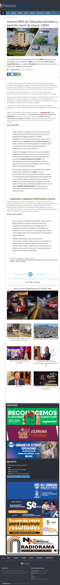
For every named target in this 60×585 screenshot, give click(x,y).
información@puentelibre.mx (39, 579)
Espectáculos (40, 13)
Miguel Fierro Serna (39, 570)
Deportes (48, 13)
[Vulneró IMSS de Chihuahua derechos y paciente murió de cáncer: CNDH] (8, 74)
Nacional (13, 13)
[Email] (15, 74)
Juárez (34, 577)
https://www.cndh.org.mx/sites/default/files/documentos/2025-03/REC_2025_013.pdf (34, 260)
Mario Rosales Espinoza (38, 573)
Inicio (8, 17)
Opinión (20, 13)
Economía (32, 13)
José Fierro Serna (39, 572)
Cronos (26, 13)
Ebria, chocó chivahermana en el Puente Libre (32, 288)
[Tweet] (12, 74)
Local (7, 13)
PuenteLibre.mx (6, 583)
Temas (3, 17)
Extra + (54, 13)
